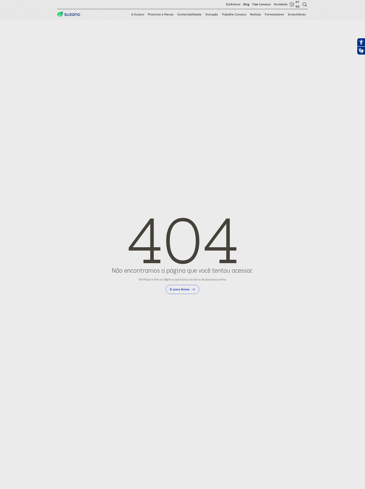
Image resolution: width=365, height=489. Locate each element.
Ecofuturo (233, 4)
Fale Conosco (261, 4)
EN (297, 6)
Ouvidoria (280, 4)
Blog (246, 4)
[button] (137, 14)
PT (297, 2)
